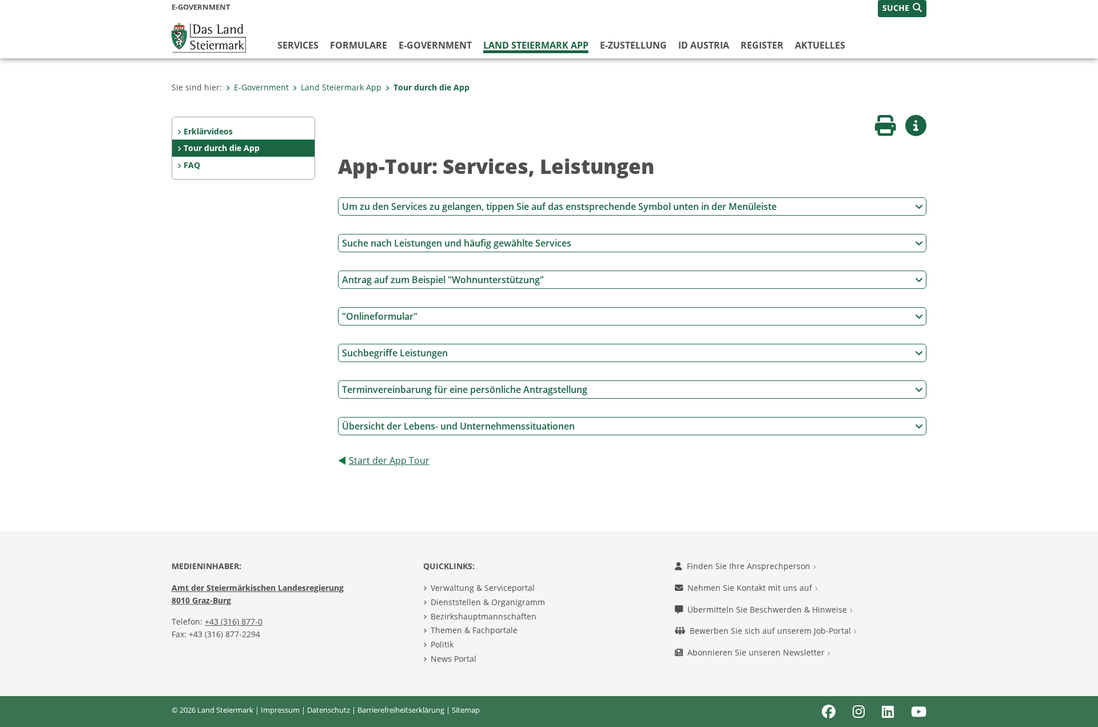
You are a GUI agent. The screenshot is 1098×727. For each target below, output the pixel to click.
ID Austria (703, 45)
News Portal (453, 658)
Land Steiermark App (535, 45)
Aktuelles (820, 45)
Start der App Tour (389, 460)
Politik (442, 644)
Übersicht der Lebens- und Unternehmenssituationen (458, 426)
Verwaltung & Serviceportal (483, 587)
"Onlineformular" (379, 316)
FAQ (192, 165)
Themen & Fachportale (474, 630)
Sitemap (466, 710)
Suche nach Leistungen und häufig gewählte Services (456, 243)
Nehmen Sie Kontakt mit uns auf (750, 587)
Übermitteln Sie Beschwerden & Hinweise (768, 609)
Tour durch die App (431, 87)
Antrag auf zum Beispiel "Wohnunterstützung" (443, 279)
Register (762, 45)
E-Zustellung (633, 45)
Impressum (280, 710)
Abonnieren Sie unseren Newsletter (757, 652)
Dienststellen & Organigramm (488, 602)
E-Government (435, 45)
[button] (902, 8)
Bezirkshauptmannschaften (483, 616)
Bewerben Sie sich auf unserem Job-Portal (771, 630)
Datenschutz (328, 710)
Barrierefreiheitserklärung (400, 710)
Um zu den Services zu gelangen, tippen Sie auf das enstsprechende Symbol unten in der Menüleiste (559, 206)
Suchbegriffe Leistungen (395, 353)
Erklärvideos (208, 131)
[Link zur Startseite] (209, 36)
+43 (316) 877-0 (233, 621)
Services (298, 45)
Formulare (358, 45)
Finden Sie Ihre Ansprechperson (750, 566)
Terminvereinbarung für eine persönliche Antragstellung (464, 389)
